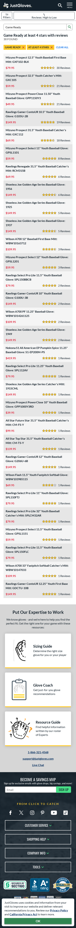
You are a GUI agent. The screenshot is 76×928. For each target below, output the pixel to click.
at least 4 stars (38, 47)
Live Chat (38, 765)
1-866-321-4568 (38, 752)
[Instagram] (32, 813)
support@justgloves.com (38, 758)
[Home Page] (18, 5)
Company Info (36, 853)
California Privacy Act (23, 914)
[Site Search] (59, 5)
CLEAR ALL (62, 47)
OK (38, 921)
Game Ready (13, 47)
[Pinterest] (42, 813)
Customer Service (36, 825)
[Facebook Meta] (10, 813)
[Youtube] (54, 813)
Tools (36, 867)
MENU (71, 6)
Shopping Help (36, 839)
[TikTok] (65, 813)
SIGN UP (64, 789)
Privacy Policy (59, 910)
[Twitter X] (21, 813)
